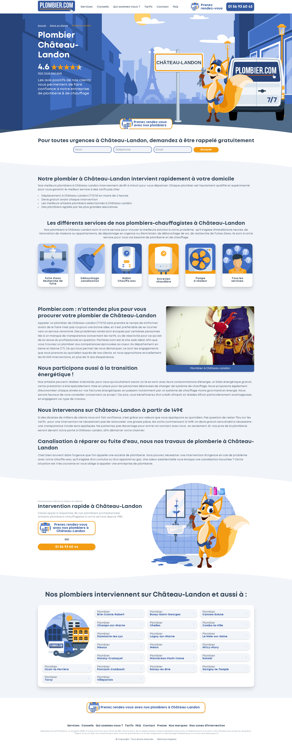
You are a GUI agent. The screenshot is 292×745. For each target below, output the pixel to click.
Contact (163, 7)
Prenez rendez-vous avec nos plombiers (150, 124)
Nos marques (178, 725)
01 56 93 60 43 (240, 6)
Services (87, 7)
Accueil (42, 26)
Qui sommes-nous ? (126, 7)
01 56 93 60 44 (66, 546)
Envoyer (206, 149)
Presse (162, 725)
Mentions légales (166, 739)
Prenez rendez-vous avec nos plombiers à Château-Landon (71, 528)
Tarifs (148, 7)
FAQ (175, 7)
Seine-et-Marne (59, 26)
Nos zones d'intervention (207, 725)
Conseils (103, 7)
